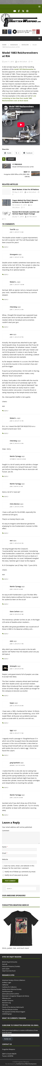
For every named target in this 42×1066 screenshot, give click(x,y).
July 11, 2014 (18, 217)
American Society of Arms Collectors (13, 980)
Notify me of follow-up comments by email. (20, 872)
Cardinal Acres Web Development (26, 1064)
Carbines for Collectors (9, 987)
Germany (11, 159)
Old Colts (5, 1005)
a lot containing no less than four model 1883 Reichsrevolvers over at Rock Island (19, 98)
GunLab (4, 964)
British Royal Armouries (9, 962)
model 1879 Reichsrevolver (24, 69)
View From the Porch (9, 971)
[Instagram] (27, 11)
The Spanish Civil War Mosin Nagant (13, 1012)
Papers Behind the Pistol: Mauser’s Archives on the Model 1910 (25, 201)
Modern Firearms (7, 1000)
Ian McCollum (22, 62)
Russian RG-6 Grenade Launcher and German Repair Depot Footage (25, 213)
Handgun (14, 45)
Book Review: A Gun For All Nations (25, 189)
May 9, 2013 (18, 192)
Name (4, 847)
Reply (6, 247)
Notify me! (7, 1039)
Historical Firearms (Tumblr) (11, 966)
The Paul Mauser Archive (10, 1009)
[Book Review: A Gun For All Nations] (6, 191)
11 (24, 207)
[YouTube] (15, 11)
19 (31, 62)
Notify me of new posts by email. (16, 875)
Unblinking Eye (7, 1014)
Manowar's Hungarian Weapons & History (15, 996)
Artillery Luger (6, 983)
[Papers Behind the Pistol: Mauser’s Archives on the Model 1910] (6, 202)
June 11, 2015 (9, 62)
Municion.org (6, 1003)
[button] (39, 6)
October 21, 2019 (20, 205)
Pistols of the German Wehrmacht (13, 1007)
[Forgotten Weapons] (21, 26)
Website (5, 859)
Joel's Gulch (5, 969)
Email (4, 853)
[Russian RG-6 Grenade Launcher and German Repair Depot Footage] (6, 213)
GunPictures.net (7, 991)
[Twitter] (23, 11)
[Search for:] (21, 888)
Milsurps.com (6, 998)
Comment (5, 831)
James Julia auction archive (10, 994)
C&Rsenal (5, 985)
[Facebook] (19, 11)
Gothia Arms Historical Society (11, 989)
